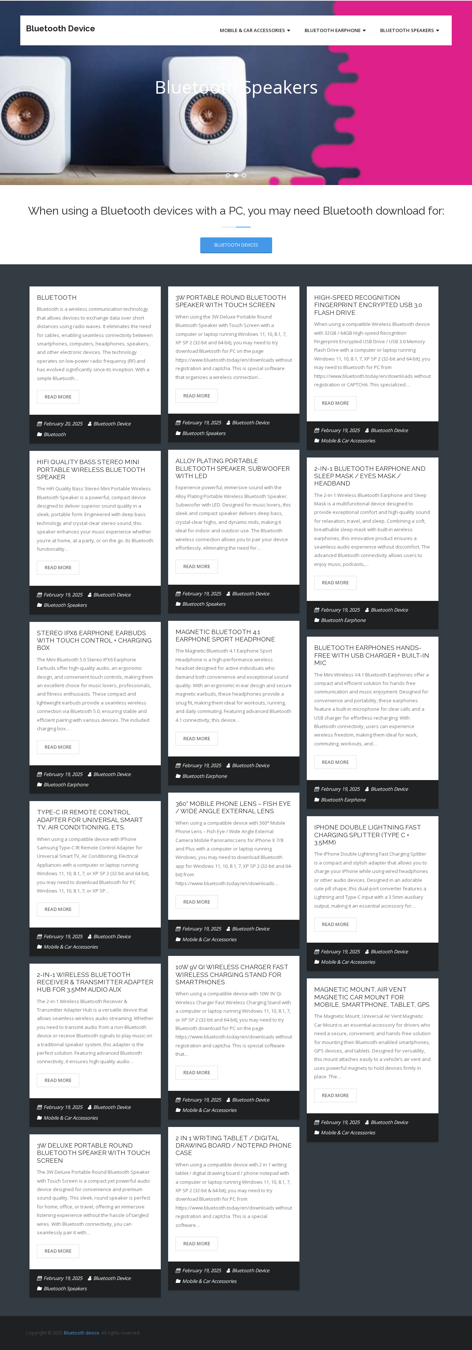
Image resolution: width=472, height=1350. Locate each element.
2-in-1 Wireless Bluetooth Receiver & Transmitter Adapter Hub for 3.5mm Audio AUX (95, 982)
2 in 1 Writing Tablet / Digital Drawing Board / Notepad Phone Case (234, 1145)
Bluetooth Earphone (343, 620)
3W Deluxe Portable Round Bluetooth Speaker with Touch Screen (93, 1153)
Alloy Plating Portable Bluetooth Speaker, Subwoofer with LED (233, 468)
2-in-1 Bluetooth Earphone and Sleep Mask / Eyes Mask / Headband (370, 476)
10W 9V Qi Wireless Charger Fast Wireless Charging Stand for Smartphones (232, 974)
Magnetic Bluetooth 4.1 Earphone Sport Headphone (225, 635)
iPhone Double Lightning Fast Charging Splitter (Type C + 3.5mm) (367, 835)
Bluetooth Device (112, 423)
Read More (58, 396)
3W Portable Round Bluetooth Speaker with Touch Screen (231, 301)
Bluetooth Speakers (203, 433)
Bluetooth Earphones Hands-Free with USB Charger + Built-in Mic (371, 655)
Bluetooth (57, 297)
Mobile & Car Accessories (348, 440)
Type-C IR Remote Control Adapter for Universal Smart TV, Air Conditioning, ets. (90, 819)
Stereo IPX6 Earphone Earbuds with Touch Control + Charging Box (94, 640)
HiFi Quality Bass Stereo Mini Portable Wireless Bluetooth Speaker (91, 469)
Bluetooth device (81, 1333)
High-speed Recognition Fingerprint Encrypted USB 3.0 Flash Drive (368, 305)
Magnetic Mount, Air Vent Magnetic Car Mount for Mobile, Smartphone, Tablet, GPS (372, 997)
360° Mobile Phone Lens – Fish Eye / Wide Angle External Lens (233, 807)
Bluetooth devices (236, 245)
